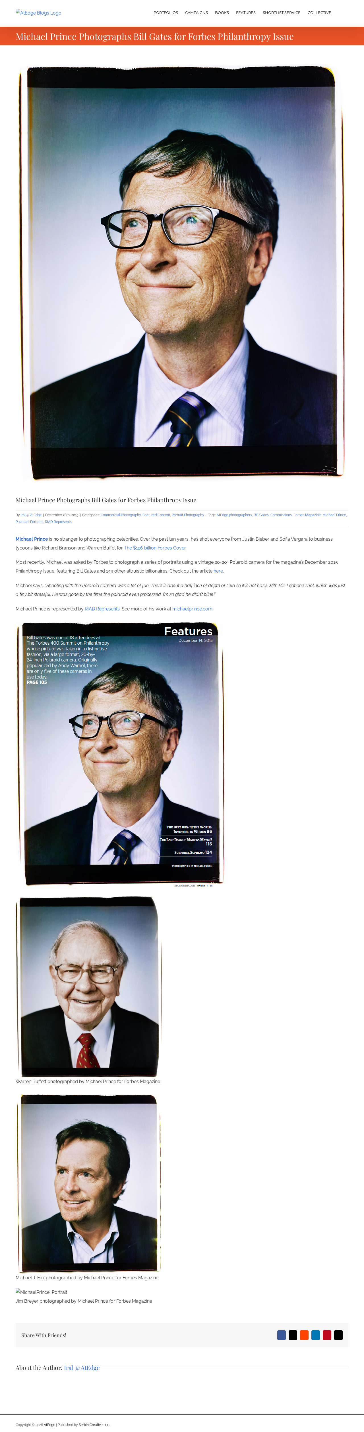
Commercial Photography (121, 515)
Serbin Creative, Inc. (94, 1425)
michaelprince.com (192, 609)
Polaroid (22, 522)
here (218, 571)
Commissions (281, 515)
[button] (339, 12)
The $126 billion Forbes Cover (154, 548)
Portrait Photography (188, 515)
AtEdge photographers (234, 515)
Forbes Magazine (307, 515)
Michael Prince (334, 515)
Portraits (36, 522)
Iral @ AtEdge (31, 515)
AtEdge (49, 1425)
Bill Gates (261, 515)
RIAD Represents (58, 522)
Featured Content (156, 515)
